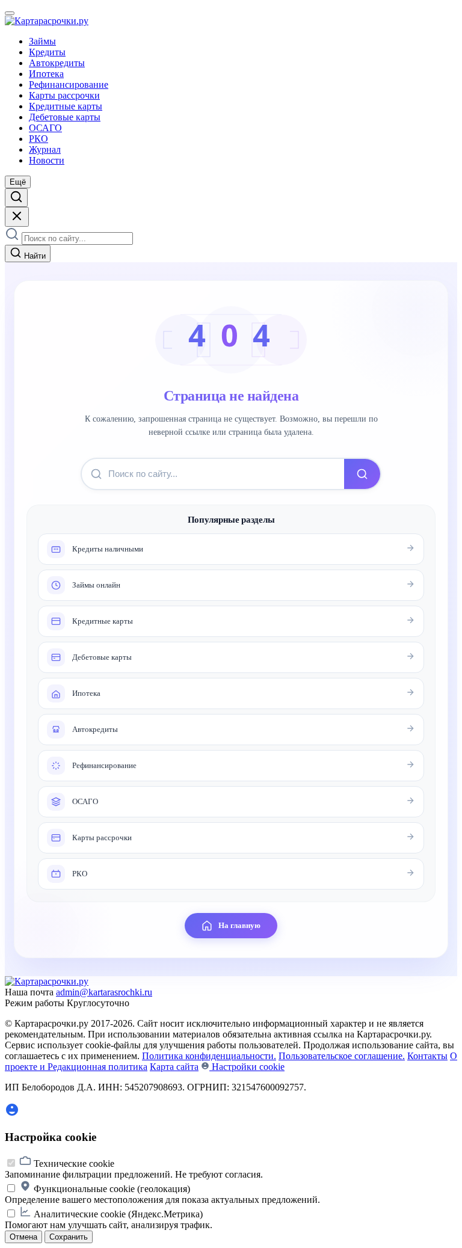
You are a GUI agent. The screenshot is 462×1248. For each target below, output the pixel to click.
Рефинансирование (68, 84)
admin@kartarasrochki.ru (104, 992)
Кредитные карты (65, 106)
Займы (42, 41)
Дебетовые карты (64, 117)
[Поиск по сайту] (16, 197)
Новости (46, 160)
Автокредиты (57, 63)
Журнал (45, 149)
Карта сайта (174, 1067)
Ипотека (46, 74)
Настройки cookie (247, 1067)
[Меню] (9, 13)
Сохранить (68, 1236)
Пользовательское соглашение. (342, 1056)
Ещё (18, 181)
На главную (239, 925)
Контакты (427, 1056)
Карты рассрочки (64, 95)
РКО (38, 139)
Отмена (23, 1236)
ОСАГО (45, 128)
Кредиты (47, 52)
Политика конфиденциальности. (209, 1056)
